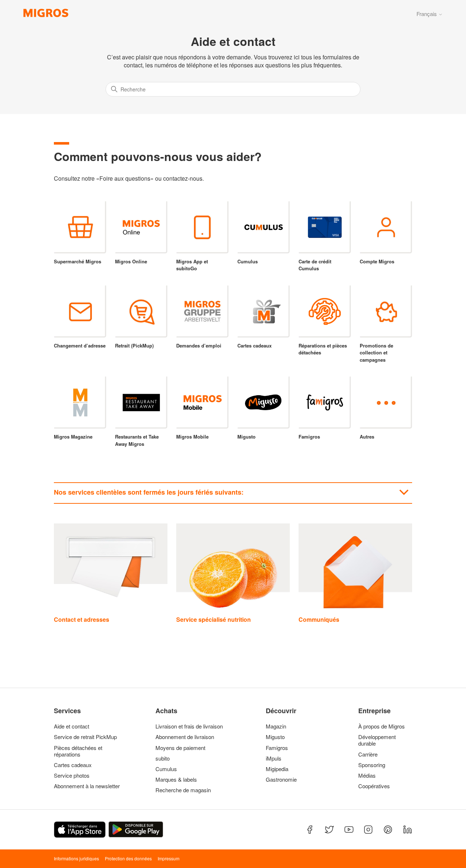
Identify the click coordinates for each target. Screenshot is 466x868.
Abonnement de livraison (184, 737)
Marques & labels (176, 779)
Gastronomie (281, 779)
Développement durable (377, 740)
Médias (367, 775)
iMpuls (273, 758)
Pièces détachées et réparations (78, 751)
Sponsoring (371, 765)
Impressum (168, 858)
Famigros (277, 748)
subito (162, 758)
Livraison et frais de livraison (189, 726)
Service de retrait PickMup (85, 737)
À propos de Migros (381, 726)
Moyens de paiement (180, 748)
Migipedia (277, 769)
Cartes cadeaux (73, 765)
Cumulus (166, 769)
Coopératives (374, 786)
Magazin (276, 726)
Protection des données (128, 858)
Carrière (368, 754)
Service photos (72, 775)
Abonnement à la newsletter (87, 786)
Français (427, 14)
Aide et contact (71, 726)
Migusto (275, 737)
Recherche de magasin (183, 790)
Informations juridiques (76, 858)
